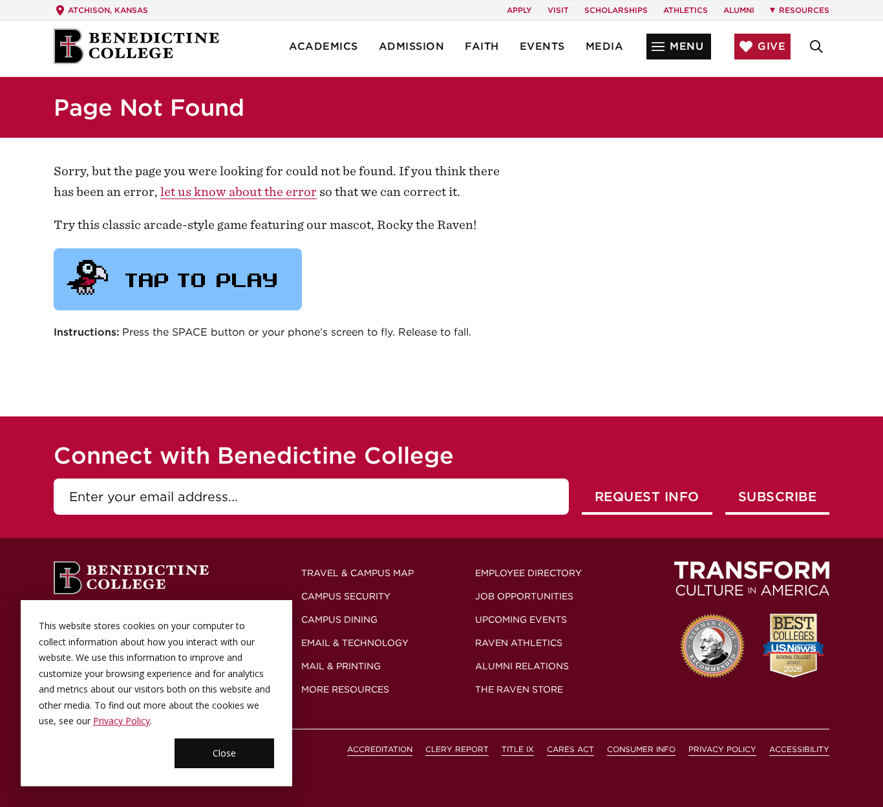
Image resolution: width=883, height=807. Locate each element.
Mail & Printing (341, 666)
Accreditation (379, 749)
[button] (678, 46)
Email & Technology (355, 643)
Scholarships (616, 10)
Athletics (685, 10)
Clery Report (457, 749)
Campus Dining (339, 619)
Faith (482, 46)
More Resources (345, 689)
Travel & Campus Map (357, 573)
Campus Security (345, 596)
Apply (519, 10)
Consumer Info (641, 749)
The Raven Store (519, 689)
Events (542, 46)
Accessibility (799, 749)
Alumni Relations (522, 666)
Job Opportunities (524, 596)
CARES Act (570, 749)
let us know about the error (238, 192)
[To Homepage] (136, 46)
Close (224, 753)
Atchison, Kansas (108, 10)
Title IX (518, 749)
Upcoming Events (521, 619)
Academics (323, 46)
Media (605, 46)
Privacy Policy (121, 721)
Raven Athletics (518, 643)
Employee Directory (528, 573)
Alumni (738, 10)
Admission (412, 46)
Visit (558, 10)
